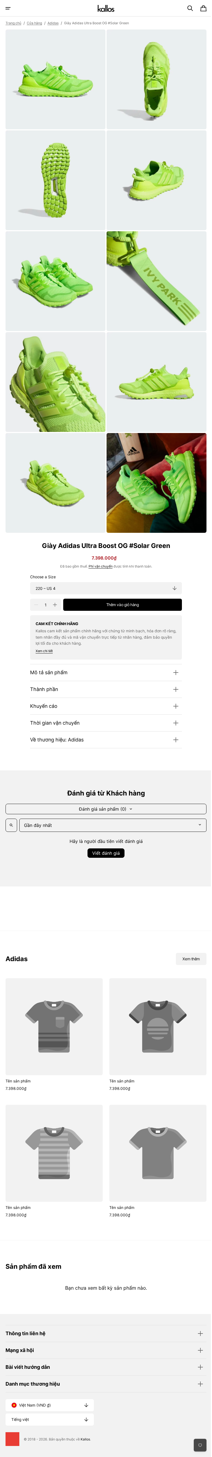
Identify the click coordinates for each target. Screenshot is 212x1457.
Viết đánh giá (104, 843)
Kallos (85, 1439)
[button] (8, 8)
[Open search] (11, 815)
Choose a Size (41, 566)
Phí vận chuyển (98, 556)
